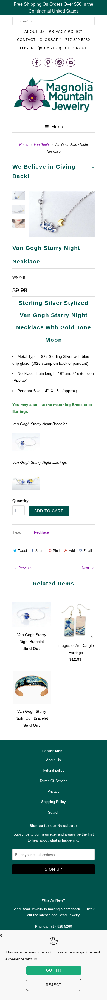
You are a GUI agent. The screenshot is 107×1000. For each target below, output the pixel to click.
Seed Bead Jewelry (64, 915)
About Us (34, 32)
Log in (27, 48)
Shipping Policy (53, 802)
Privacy (53, 791)
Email (87, 551)
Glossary (50, 40)
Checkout (76, 48)
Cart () (52, 48)
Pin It (56, 551)
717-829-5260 (77, 40)
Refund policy (53, 770)
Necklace (41, 532)
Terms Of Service (53, 781)
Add (72, 551)
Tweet (22, 551)
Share (39, 551)
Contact (26, 40)
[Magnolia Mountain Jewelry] (53, 94)
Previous (24, 568)
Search (53, 812)
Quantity (20, 500)
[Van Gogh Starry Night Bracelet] (26, 450)
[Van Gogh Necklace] (62, 214)
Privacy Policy (66, 32)
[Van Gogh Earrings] (26, 488)
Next (86, 568)
